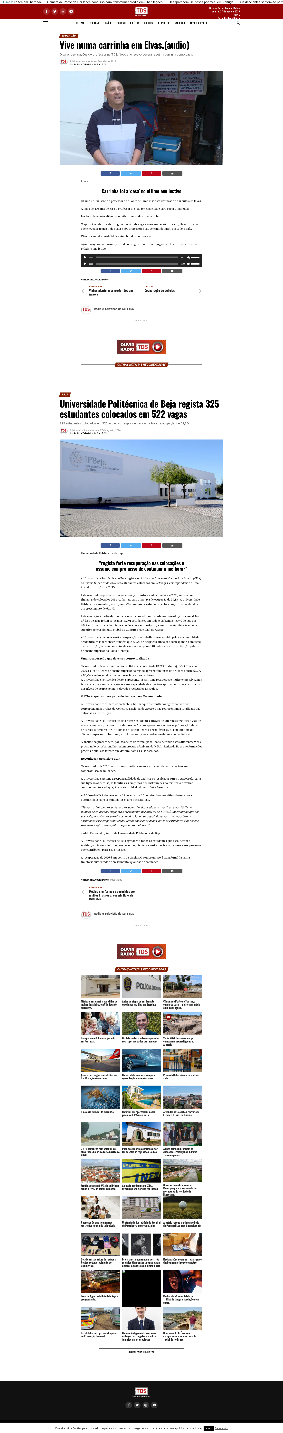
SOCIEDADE (95, 23)
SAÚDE (108, 23)
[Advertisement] (141, 329)
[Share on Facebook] (110, 173)
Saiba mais (221, 1428)
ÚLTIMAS (80, 23)
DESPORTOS (163, 23)
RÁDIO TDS (180, 23)
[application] (141, 257)
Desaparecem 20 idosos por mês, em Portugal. (137, 2)
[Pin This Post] (151, 173)
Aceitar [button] (209, 1428)
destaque (117, 880)
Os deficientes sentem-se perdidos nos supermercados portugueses (224, 2)
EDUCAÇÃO (121, 23)
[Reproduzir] (85, 257)
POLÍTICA (134, 23)
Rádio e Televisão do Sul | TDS (90, 64)
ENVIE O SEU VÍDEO (198, 23)
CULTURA (148, 23)
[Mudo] (188, 257)
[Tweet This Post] (131, 173)
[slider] (195, 257)
